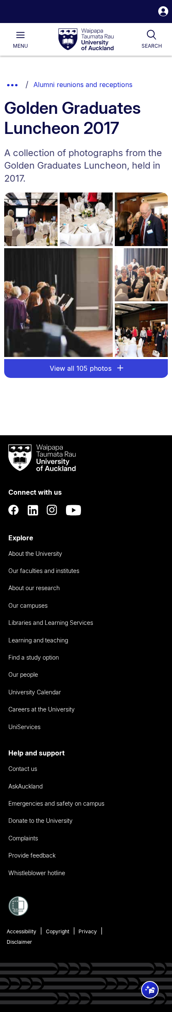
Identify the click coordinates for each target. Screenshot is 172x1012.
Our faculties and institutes (43, 570)
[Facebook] (13, 510)
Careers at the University (41, 709)
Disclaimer (19, 942)
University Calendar (34, 692)
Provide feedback (32, 855)
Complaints (23, 838)
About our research (34, 587)
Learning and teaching (38, 640)
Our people (23, 674)
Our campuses (28, 605)
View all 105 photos (82, 368)
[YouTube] (73, 510)
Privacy (87, 931)
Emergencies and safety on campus (56, 803)
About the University (35, 553)
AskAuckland (25, 786)
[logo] (86, 40)
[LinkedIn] (33, 510)
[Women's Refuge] (18, 913)
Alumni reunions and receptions (82, 84)
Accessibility (21, 931)
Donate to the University (40, 820)
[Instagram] (52, 510)
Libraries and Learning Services (50, 622)
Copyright (57, 931)
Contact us (22, 768)
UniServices (24, 726)
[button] (163, 12)
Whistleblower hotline (36, 872)
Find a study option (33, 657)
